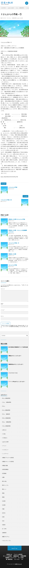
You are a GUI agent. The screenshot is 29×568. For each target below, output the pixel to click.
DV (22, 559)
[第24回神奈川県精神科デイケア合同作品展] (4, 349)
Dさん (3, 406)
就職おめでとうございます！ (15, 355)
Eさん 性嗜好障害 (6, 410)
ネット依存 (21, 557)
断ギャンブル (5, 485)
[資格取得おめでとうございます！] (4, 367)
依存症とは (9, 554)
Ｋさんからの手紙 (13, 187)
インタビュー (5, 449)
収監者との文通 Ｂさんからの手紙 (17, 219)
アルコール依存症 (18, 554)
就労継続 (4, 473)
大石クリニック (18, 564)
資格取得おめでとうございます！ (16, 364)
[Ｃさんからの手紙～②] (24, 202)
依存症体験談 (5, 469)
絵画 (3, 516)
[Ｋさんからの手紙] (4, 189)
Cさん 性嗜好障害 (6, 402)
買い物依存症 (9, 559)
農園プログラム (5, 536)
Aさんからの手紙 (13, 265)
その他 (3, 433)
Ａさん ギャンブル (6, 540)
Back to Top (14, 548)
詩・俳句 (4, 528)
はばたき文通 (5, 441)
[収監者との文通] (4, 256)
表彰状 (3, 524)
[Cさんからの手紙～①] (4, 245)
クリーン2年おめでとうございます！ (17, 381)
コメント (3, 288)
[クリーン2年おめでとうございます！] (4, 384)
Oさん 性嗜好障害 (6, 426)
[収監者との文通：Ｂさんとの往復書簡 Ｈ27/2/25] (4, 232)
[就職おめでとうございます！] (4, 358)
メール (2, 310)
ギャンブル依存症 (7, 556)
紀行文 (3, 513)
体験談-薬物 (5, 465)
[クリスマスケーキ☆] (4, 375)
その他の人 (4, 437)
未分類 (3, 501)
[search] (27, 335)
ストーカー (17, 559)
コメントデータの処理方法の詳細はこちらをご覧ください (14, 327)
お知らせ (4, 429)
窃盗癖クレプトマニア (10, 557)
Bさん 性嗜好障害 (6, 398)
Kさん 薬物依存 (6, 414)
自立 (3, 520)
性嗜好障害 (23, 556)
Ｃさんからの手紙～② (6, 199)
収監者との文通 (12, 254)
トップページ (5, 453)
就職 (3, 477)
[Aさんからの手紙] (4, 267)
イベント (4, 445)
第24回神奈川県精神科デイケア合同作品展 (18, 347)
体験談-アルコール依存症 (8, 457)
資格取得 (4, 532)
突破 (3, 509)
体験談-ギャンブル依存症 (8, 461)
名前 (2, 303)
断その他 (4, 481)
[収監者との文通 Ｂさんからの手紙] (4, 221)
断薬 (3, 493)
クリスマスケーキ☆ (13, 373)
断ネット (4, 489)
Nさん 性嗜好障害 (6, 422)
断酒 (3, 497)
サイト (2, 316)
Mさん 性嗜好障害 (6, 418)
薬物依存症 (16, 556)
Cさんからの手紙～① (14, 243)
